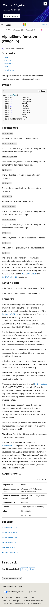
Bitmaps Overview (9, 537)
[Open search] (38, 25)
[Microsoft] (24, 24)
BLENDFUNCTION (29, 274)
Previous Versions (21, 597)
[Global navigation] (2, 25)
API (9, 30)
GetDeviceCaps (40, 384)
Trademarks (18, 604)
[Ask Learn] (41, 30)
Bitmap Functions (9, 532)
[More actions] (45, 30)
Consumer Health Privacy (32, 600)
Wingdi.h (29, 30)
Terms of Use (7, 604)
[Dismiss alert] (45, 3)
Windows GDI (18, 30)
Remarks (7, 66)
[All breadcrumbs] (4, 30)
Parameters (8, 60)
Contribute (6, 600)
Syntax (6, 57)
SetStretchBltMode (10, 314)
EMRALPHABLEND (9, 277)
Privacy (15, 600)
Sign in (44, 25)
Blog (32, 597)
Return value (8, 63)
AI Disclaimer (7, 597)
